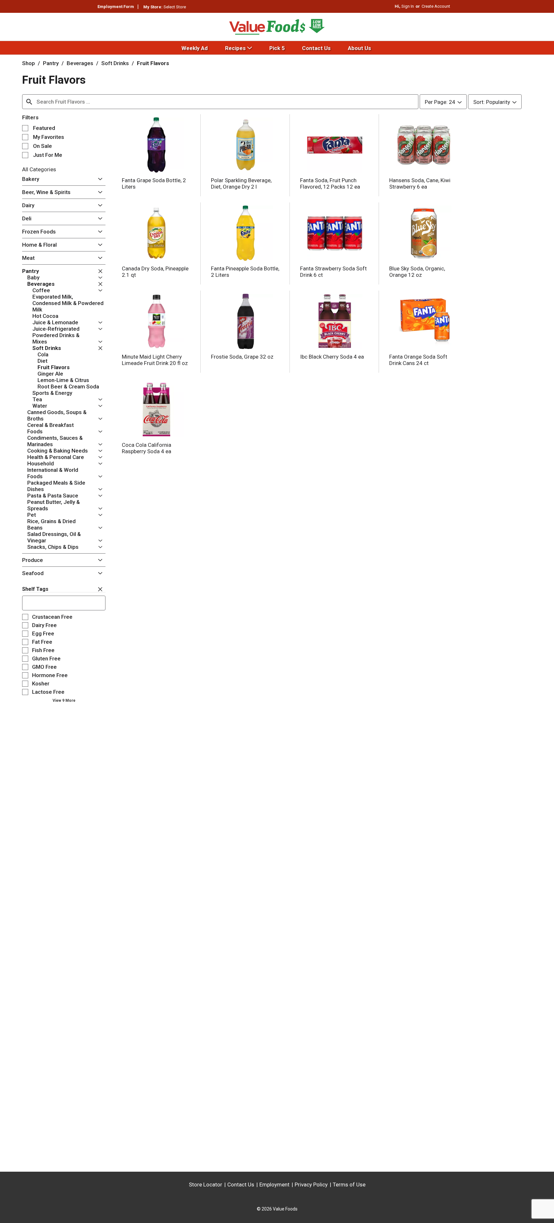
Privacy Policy (311, 1184)
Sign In (407, 6)
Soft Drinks (115, 63)
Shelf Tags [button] (35, 589)
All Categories (39, 169)
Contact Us (240, 1184)
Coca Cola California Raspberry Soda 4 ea (146, 448)
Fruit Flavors (153, 63)
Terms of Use (349, 1184)
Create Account (436, 6)
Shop (28, 63)
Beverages (80, 63)
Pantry (51, 63)
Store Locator (205, 1184)
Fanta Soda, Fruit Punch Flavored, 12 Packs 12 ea (330, 183)
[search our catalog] (29, 101)
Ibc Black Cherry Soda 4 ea (332, 356)
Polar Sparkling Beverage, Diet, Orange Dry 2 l (241, 183)
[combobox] (220, 101)
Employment (274, 1184)
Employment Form (115, 6)
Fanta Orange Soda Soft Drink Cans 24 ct (418, 359)
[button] (98, 179)
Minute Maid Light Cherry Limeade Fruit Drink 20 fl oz (155, 359)
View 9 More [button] (64, 700)
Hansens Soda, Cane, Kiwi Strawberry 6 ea (419, 183)
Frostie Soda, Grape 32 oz (242, 356)
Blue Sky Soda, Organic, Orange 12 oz (417, 271)
